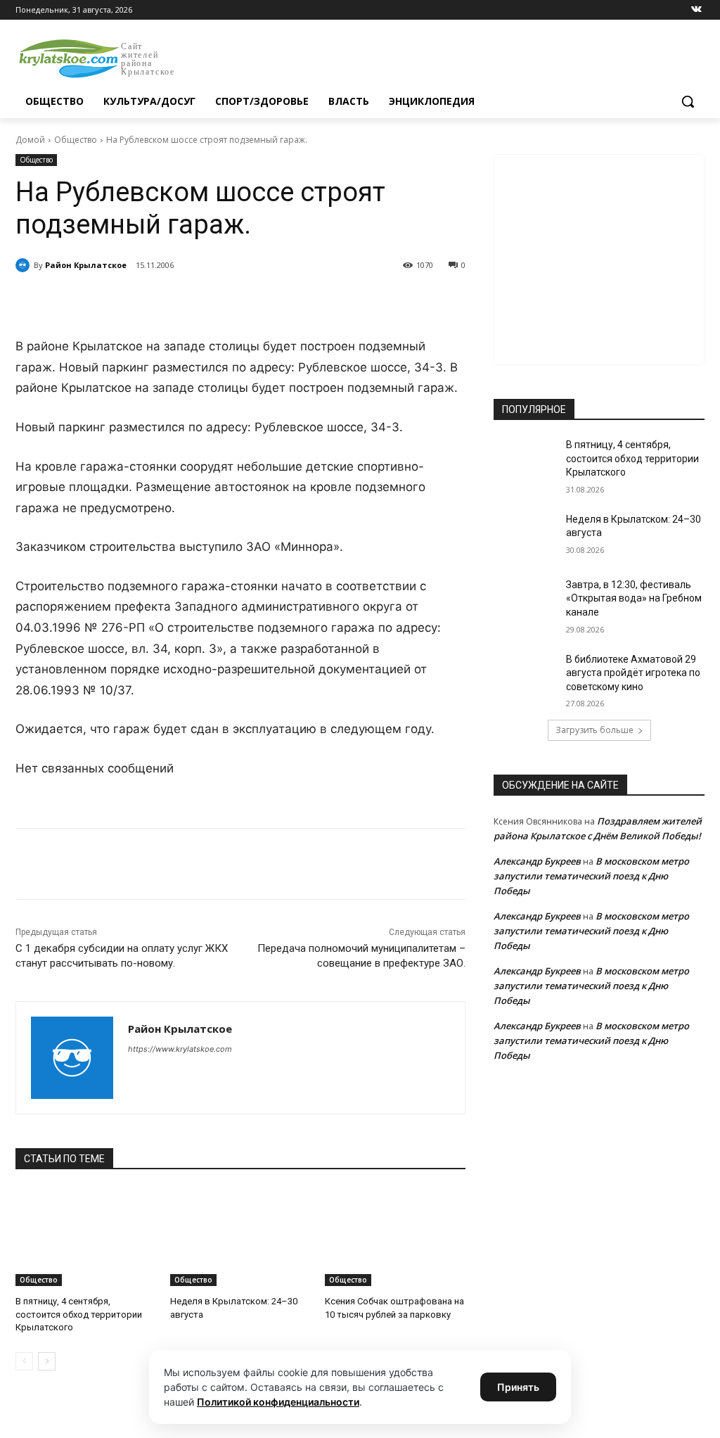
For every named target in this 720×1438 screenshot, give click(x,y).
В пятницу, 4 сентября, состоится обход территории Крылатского (78, 1314)
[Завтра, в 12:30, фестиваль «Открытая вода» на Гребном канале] (525, 600)
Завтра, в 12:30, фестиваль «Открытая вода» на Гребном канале (634, 598)
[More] (275, 301)
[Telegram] (177, 301)
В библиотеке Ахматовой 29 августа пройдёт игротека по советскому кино (633, 673)
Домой (30, 140)
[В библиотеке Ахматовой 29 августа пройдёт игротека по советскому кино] (525, 675)
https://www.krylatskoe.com (180, 1049)
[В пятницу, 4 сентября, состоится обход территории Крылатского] (85, 1237)
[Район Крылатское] (24, 265)
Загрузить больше (594, 730)
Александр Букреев (537, 861)
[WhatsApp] (209, 301)
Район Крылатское (86, 265)
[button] (688, 101)
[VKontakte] (696, 10)
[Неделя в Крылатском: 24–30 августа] (240, 1237)
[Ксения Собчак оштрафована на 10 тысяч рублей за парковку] (395, 1237)
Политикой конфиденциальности (278, 1402)
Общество (75, 140)
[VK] (145, 301)
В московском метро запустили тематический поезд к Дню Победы (591, 876)
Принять (518, 1387)
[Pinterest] (242, 301)
